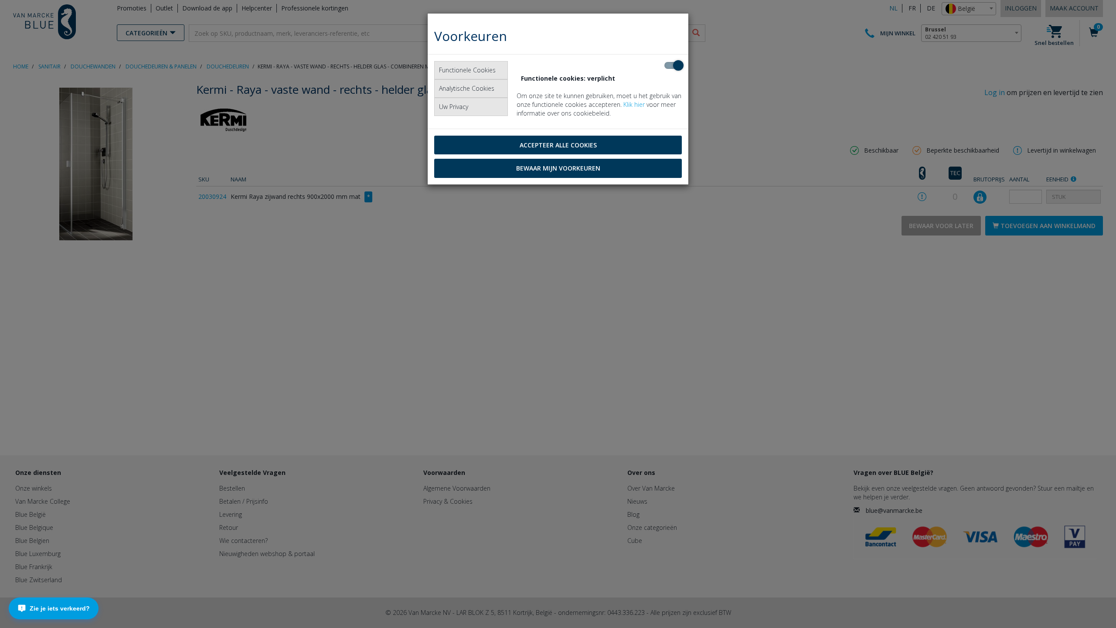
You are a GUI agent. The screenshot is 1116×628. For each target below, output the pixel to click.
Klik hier (634, 104)
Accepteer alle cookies (558, 145)
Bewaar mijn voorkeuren (558, 168)
